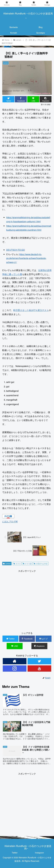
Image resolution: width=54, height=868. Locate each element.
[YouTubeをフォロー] (39, 668)
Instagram (39, 852)
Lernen (8, 563)
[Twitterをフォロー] (39, 661)
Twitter (15, 852)
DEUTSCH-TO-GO (15, 249)
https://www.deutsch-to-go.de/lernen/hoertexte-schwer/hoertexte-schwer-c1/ (26, 258)
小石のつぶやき (42, 563)
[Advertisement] (27, 600)
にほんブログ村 (10, 521)
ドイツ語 (28, 563)
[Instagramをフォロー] (15, 668)
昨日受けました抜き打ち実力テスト (31, 310)
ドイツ (18, 563)
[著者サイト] (15, 661)
